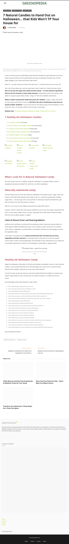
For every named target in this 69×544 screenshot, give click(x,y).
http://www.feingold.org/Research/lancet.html (20, 286)
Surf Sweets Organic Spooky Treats (19, 132)
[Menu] (5, 3)
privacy (4, 523)
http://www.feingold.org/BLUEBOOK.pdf (19, 291)
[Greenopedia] (34, 3)
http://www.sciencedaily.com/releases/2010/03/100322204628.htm (25, 325)
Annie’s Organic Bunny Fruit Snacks (19, 138)
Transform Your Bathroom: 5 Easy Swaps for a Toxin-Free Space (17, 407)
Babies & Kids (7, 10)
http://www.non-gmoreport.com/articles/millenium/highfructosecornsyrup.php (29, 320)
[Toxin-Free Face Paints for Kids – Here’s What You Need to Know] (51, 370)
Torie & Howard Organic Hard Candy (19, 141)
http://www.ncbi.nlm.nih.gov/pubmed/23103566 (21, 317)
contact (4, 521)
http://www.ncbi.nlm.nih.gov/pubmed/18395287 (21, 315)
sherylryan (12, 27)
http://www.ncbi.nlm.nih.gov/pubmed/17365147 (21, 313)
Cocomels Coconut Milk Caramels (18, 128)
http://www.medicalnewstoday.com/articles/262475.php (23, 308)
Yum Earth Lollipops (14, 122)
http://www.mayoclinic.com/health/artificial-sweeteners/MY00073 (25, 305)
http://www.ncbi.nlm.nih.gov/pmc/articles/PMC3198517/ (23, 310)
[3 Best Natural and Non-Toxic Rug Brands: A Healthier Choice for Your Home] (18, 370)
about (3, 519)
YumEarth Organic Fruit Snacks (17, 135)
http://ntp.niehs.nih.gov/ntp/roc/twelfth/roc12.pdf (21, 289)
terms (3, 525)
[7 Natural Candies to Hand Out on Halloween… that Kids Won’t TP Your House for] (34, 46)
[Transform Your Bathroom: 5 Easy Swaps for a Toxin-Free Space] (18, 395)
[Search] (64, 3)
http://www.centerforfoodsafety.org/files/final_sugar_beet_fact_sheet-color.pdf (29, 298)
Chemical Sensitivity (9, 339)
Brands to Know (16, 10)
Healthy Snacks (22, 339)
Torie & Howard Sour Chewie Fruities (19, 125)
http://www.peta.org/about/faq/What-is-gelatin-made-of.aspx (24, 322)
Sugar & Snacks (27, 10)
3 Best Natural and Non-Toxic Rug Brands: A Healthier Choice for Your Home (18, 382)
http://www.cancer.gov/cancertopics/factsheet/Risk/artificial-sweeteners (27, 296)
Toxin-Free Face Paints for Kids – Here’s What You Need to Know (49, 382)
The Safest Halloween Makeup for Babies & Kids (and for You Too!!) (35, 111)
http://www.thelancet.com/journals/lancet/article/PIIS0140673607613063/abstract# (30, 293)
